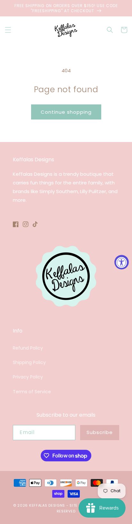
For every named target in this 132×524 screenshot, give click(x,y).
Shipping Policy (29, 362)
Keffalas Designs (47, 505)
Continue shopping (66, 112)
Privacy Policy (28, 377)
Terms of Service (32, 391)
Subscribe (100, 432)
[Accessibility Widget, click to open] (121, 262)
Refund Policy (28, 348)
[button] (8, 30)
